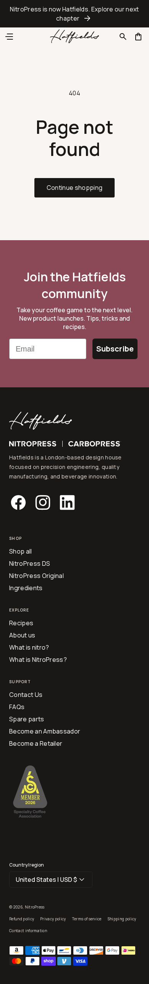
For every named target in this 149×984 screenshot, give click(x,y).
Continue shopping (74, 187)
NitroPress (35, 907)
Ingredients (26, 588)
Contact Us (25, 694)
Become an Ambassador (44, 731)
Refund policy (21, 918)
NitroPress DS (29, 563)
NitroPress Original (36, 575)
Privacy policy (53, 918)
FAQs (16, 707)
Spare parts (26, 719)
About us (22, 635)
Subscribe (115, 349)
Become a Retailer (35, 743)
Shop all (20, 551)
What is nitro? (29, 647)
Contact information (28, 930)
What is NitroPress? (38, 659)
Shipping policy (122, 918)
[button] (123, 36)
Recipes (21, 623)
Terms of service (87, 918)
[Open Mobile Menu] (9, 36)
